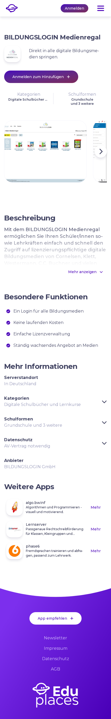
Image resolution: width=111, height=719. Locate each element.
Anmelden (74, 8)
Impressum (55, 648)
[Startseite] (55, 695)
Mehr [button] (96, 507)
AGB (55, 669)
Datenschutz (55, 658)
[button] (28, 98)
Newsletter (55, 637)
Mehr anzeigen (82, 271)
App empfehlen (52, 618)
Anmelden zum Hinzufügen (38, 76)
